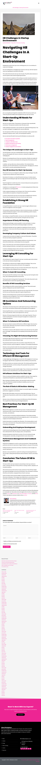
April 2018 (3, 666)
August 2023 (3, 592)
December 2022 (4, 602)
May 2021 (3, 627)
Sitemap (37, 761)
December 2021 (4, 616)
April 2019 (3, 650)
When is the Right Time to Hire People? (7, 565)
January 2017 (4, 682)
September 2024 (4, 576)
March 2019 (3, 651)
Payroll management (9, 140)
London (20, 493)
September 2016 (4, 688)
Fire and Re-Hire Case (5, 566)
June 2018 (3, 663)
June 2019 (3, 648)
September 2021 (4, 621)
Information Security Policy (33, 759)
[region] (13, 757)
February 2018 (4, 667)
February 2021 (4, 631)
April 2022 (3, 611)
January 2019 (4, 654)
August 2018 (3, 660)
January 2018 (4, 669)
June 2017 (3, 677)
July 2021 (3, 624)
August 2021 (3, 622)
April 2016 (3, 695)
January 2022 (4, 615)
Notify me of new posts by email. (10, 543)
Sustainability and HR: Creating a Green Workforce (9, 563)
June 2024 (3, 579)
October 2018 (4, 657)
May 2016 (3, 693)
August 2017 (3, 675)
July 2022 (3, 606)
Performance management (11, 145)
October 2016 (4, 686)
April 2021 (3, 628)
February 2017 (4, 680)
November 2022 (4, 603)
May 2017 (3, 679)
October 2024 (4, 574)
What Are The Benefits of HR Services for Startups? (7, 511)
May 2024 (3, 580)
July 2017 (3, 676)
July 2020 (3, 641)
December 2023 (4, 586)
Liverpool (30, 493)
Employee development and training (13, 143)
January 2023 (4, 600)
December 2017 (4, 670)
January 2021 (4, 632)
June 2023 (3, 595)
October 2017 (4, 673)
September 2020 (4, 638)
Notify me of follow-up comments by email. (12, 541)
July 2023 (3, 593)
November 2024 (4, 573)
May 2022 (3, 609)
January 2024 (4, 584)
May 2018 (3, 664)
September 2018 (4, 659)
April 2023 (3, 598)
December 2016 (4, 683)
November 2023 (4, 587)
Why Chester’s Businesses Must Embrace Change (9, 560)
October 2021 (4, 619)
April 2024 (3, 582)
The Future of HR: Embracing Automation (8, 562)
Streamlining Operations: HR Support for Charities (31, 511)
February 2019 (4, 653)
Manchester (14, 493)
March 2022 (3, 612)
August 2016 (3, 689)
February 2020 (4, 644)
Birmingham (24, 493)
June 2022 (3, 608)
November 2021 (4, 618)
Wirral (36, 493)
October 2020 (4, 637)
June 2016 (3, 692)
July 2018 (3, 661)
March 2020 (3, 643)
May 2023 (3, 596)
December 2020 (4, 634)
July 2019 (3, 647)
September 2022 (4, 605)
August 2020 (3, 640)
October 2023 (4, 589)
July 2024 (3, 577)
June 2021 (3, 625)
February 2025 (4, 571)
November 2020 (4, 635)
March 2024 (3, 583)
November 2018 (4, 656)
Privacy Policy (24, 759)
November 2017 (4, 672)
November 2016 (4, 685)
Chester (8, 493)
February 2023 (4, 599)
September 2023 (4, 590)
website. (25, 495)
